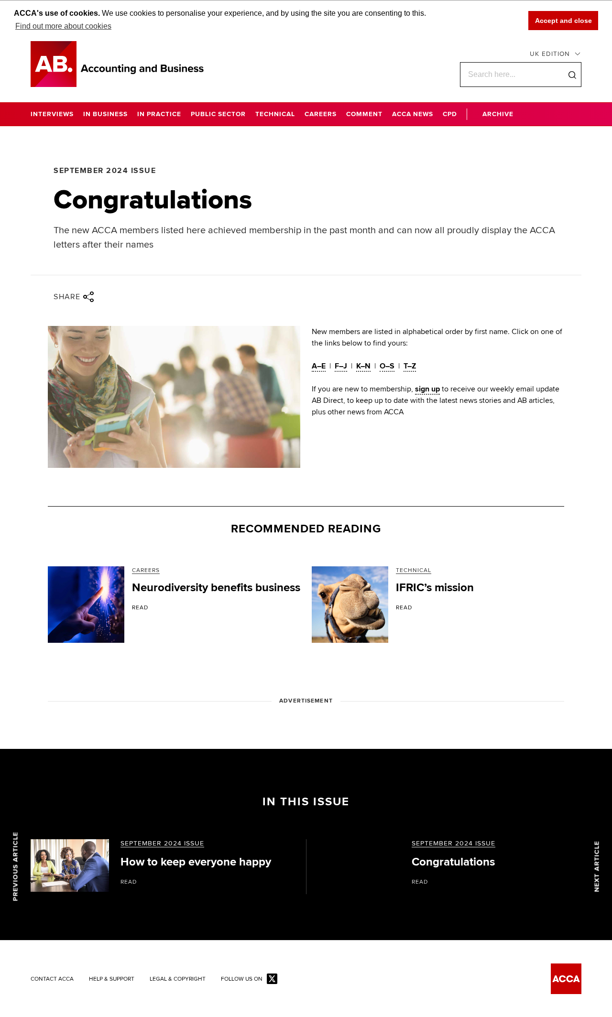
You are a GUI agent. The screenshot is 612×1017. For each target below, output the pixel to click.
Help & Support (111, 979)
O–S (387, 366)
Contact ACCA (52, 979)
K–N (363, 366)
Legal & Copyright (178, 979)
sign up (427, 389)
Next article (597, 866)
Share (67, 297)
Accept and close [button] (563, 20)
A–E (319, 366)
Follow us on (241, 979)
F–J (341, 366)
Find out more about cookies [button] (63, 26)
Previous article (15, 866)
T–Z (410, 366)
